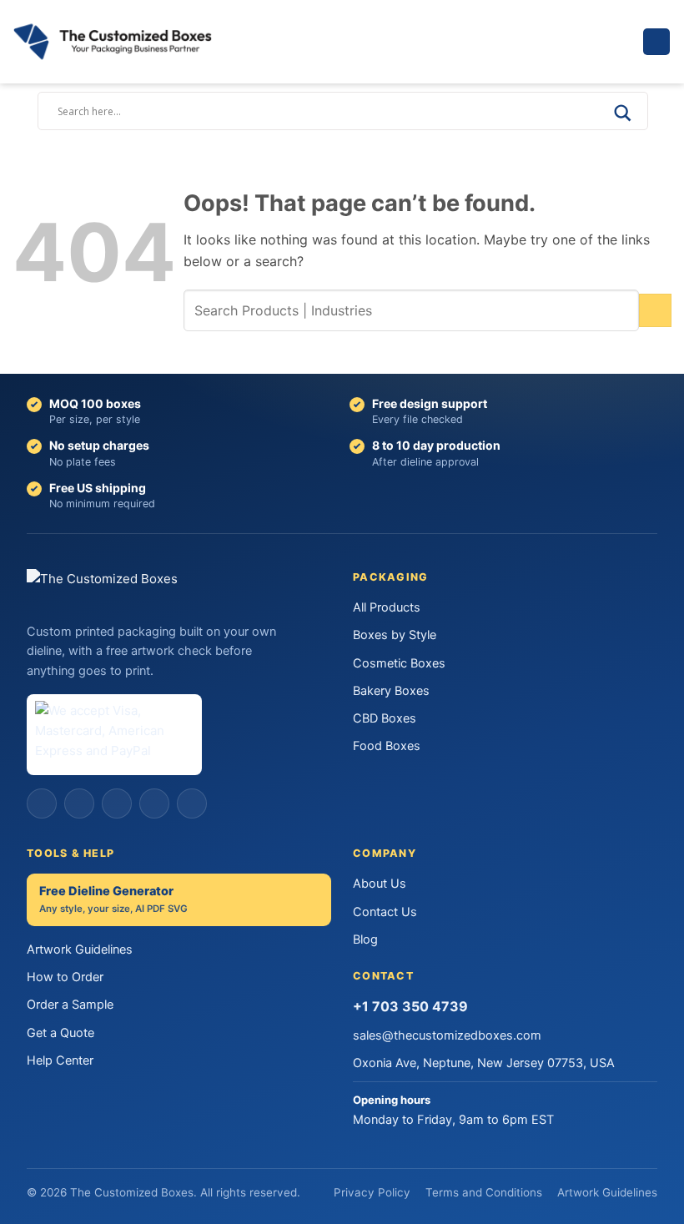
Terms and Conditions (483, 1192)
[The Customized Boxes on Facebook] (42, 803)
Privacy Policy (372, 1192)
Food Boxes (386, 745)
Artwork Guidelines (80, 949)
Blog (365, 939)
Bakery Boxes (391, 690)
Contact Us (385, 911)
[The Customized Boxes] (133, 41)
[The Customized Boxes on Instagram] (79, 803)
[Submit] (655, 310)
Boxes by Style (394, 634)
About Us (379, 883)
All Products (386, 607)
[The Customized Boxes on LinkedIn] (192, 803)
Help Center (60, 1060)
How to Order (65, 977)
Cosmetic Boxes (399, 663)
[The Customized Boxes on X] (117, 803)
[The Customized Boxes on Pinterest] (154, 803)
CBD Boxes (384, 718)
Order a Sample (70, 1004)
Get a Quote (60, 1032)
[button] (656, 42)
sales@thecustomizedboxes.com (447, 1035)
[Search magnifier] (622, 119)
